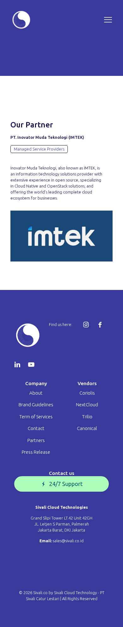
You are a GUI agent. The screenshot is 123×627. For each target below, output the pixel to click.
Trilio (87, 416)
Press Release (36, 452)
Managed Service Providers (39, 149)
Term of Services (36, 416)
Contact (36, 428)
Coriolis (87, 393)
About (36, 393)
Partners (36, 440)
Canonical (87, 428)
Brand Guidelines (36, 404)
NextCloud (87, 404)
